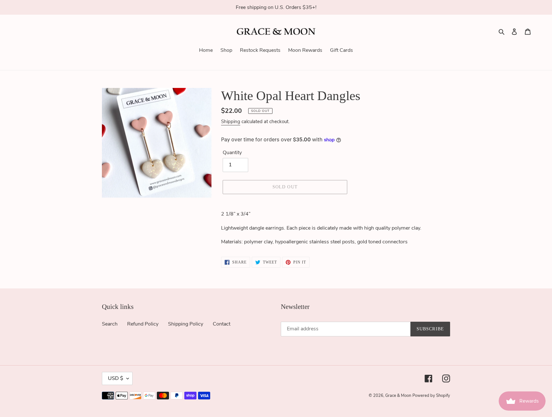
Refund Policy (142, 323)
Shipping (230, 121)
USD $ (115, 378)
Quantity (232, 152)
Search (110, 323)
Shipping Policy (185, 323)
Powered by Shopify (431, 395)
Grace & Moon (398, 395)
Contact (221, 323)
